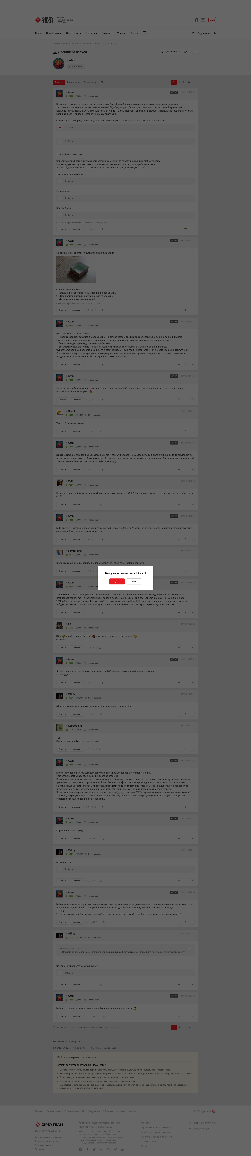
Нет (134, 581)
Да (117, 581)
